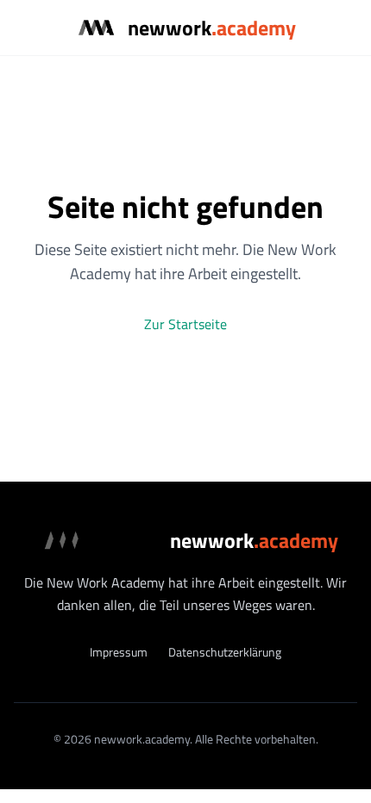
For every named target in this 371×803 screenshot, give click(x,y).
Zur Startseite (185, 324)
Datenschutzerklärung (224, 652)
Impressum (119, 652)
